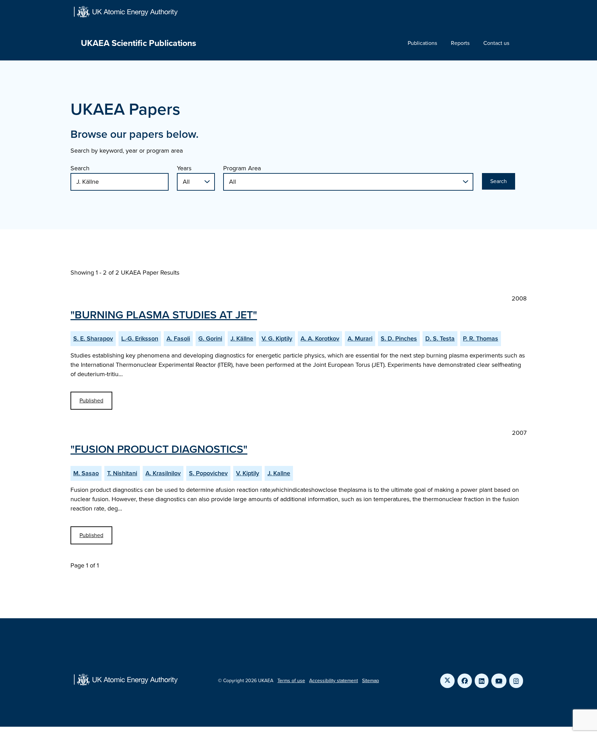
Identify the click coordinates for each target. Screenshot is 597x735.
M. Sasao (86, 473)
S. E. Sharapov (93, 338)
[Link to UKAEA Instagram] (516, 681)
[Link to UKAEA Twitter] (447, 681)
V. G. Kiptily (277, 338)
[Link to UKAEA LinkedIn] (482, 681)
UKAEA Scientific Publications (138, 43)
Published (91, 400)
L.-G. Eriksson (139, 338)
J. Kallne (278, 473)
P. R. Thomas (480, 338)
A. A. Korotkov (320, 338)
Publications (422, 43)
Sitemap (370, 680)
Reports (460, 43)
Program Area (242, 168)
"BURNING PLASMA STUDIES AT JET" (163, 314)
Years (184, 168)
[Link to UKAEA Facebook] (464, 681)
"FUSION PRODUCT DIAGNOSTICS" (158, 449)
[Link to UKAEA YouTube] (498, 681)
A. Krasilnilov (163, 473)
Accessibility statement (333, 680)
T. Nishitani (122, 473)
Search (79, 168)
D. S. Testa (440, 338)
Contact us (496, 43)
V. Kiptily (247, 473)
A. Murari (360, 338)
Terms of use (291, 680)
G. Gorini (210, 338)
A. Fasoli (178, 338)
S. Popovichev (208, 473)
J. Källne (241, 338)
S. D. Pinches (399, 338)
